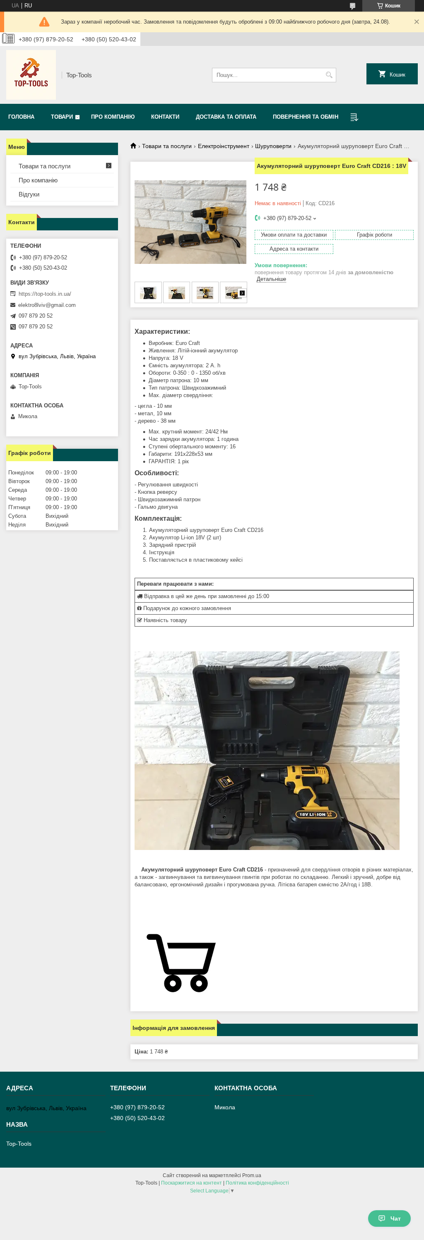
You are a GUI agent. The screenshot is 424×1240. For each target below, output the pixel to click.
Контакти (165, 117)
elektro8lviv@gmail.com (47, 305)
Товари (62, 117)
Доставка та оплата (226, 117)
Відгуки (29, 194)
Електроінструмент (223, 146)
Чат (395, 1218)
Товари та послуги (167, 146)
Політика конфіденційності (257, 1183)
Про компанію (113, 117)
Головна (21, 117)
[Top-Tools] (31, 75)
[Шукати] (329, 75)
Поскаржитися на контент (191, 1183)
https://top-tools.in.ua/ (45, 294)
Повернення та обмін (305, 117)
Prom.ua (251, 1175)
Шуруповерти (273, 146)
